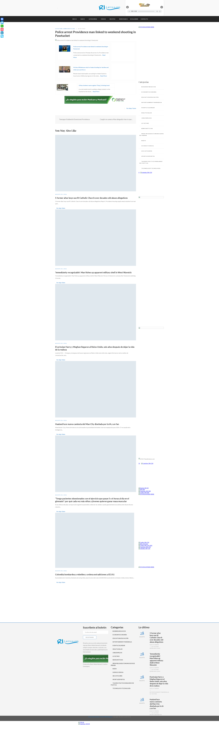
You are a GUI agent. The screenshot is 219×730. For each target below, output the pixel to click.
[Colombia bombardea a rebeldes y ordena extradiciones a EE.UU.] (94, 540)
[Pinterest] (2, 29)
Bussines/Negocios (148, 86)
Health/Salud (146, 112)
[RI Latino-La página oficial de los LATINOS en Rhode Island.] (109, 8)
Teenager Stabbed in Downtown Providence (74, 119)
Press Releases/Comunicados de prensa (151, 134)
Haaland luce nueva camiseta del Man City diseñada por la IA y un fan (87, 424)
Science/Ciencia (147, 145)
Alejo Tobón (154, 644)
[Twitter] (62, 8)
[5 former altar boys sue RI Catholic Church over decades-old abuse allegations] (95, 163)
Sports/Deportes (148, 156)
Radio (143, 140)
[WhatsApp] (2, 26)
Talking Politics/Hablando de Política (150, 162)
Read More (103, 76)
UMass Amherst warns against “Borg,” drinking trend (94, 85)
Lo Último (59, 28)
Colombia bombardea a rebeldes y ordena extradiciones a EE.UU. (85, 574)
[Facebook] (59, 8)
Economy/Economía (148, 92)
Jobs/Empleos (146, 118)
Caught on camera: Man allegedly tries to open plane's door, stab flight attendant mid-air (117, 119)
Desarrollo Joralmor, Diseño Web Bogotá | (100, 717)
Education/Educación (150, 97)
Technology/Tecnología (150, 168)
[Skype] (2, 36)
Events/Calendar (148, 107)
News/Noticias (69, 28)
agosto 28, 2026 (61, 194)
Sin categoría (146, 151)
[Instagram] (65, 8)
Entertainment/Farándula (151, 102)
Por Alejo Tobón (131, 108)
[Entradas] (95, 119)
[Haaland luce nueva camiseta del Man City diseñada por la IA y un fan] (95, 389)
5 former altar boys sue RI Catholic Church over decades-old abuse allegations (91, 198)
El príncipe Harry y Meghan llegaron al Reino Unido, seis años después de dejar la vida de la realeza (159, 681)
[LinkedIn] (2, 32)
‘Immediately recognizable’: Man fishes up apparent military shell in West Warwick (93, 272)
